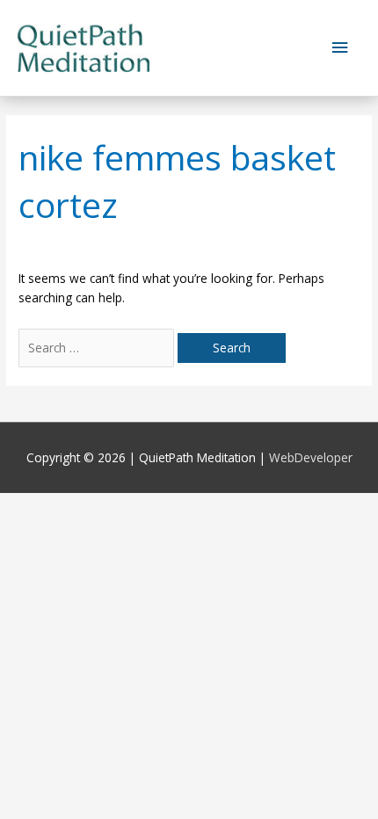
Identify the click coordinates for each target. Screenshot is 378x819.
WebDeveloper (311, 457)
